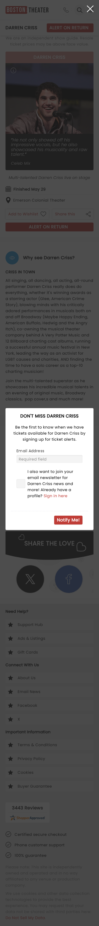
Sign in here (56, 496)
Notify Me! (68, 520)
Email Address (30, 451)
